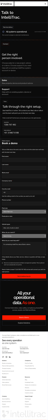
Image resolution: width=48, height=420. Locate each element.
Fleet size (4, 208)
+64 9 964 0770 (24, 349)
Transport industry (6, 368)
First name (5, 156)
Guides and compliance (30, 385)
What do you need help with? (11, 240)
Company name (7, 181)
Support (27, 401)
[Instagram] (6, 357)
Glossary (27, 387)
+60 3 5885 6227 (24, 353)
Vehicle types (6, 224)
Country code (6, 189)
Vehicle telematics (6, 379)
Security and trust (6, 401)
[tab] (24, 81)
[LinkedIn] (10, 357)
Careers (4, 404)
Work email (5, 173)
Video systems (5, 382)
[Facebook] (3, 357)
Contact (27, 406)
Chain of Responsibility (30, 368)
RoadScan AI (5, 373)
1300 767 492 (5, 349)
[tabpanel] (24, 117)
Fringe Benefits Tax (29, 366)
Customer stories (29, 393)
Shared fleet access (6, 385)
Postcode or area (7, 216)
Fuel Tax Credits (28, 363)
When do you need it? (8, 232)
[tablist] (24, 87)
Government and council (8, 371)
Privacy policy (28, 404)
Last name (5, 164)
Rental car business (6, 363)
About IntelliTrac (6, 399)
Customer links (5, 406)
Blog (26, 379)
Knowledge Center (29, 382)
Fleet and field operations (8, 366)
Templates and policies (30, 390)
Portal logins (28, 399)
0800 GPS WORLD (7, 353)
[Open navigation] (45, 4)
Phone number (7, 200)
